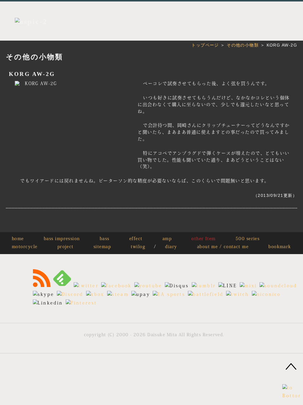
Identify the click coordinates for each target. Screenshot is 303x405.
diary (171, 247)
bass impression (62, 239)
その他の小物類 (243, 45)
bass (104, 239)
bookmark (279, 247)
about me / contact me (223, 247)
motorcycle (24, 247)
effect (136, 239)
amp (167, 239)
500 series (248, 239)
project (65, 247)
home (18, 239)
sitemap (102, 247)
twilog (138, 247)
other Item (203, 239)
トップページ (205, 45)
